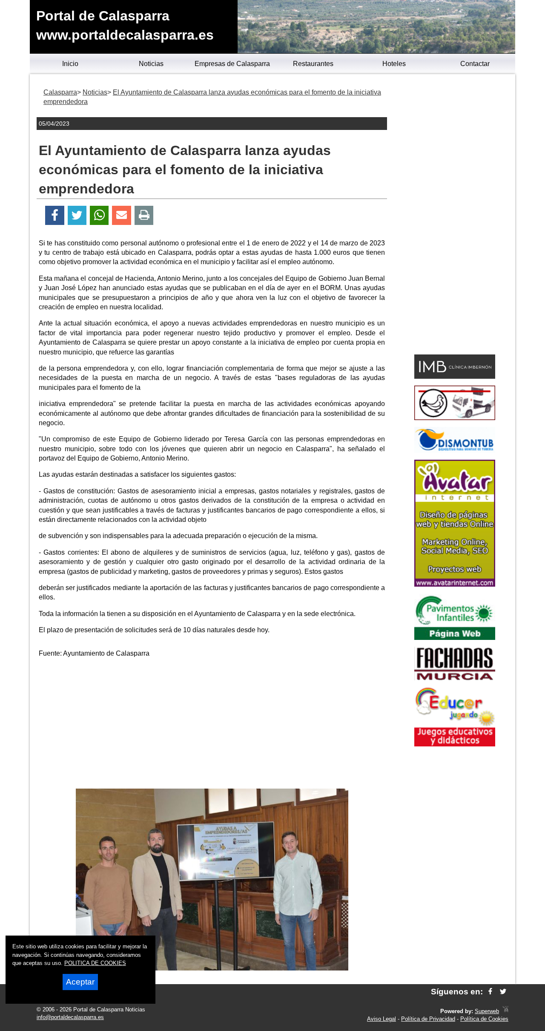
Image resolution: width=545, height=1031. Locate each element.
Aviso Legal (381, 1019)
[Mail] (121, 215)
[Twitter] (77, 215)
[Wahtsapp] (99, 215)
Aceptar (80, 981)
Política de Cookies (484, 1019)
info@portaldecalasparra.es (70, 1017)
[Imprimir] (144, 215)
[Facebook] (54, 215)
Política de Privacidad (428, 1019)
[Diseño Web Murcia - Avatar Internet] (505, 1011)
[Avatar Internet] (454, 584)
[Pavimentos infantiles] (454, 637)
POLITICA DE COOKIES (95, 963)
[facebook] (490, 991)
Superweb (487, 1011)
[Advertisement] (212, 724)
